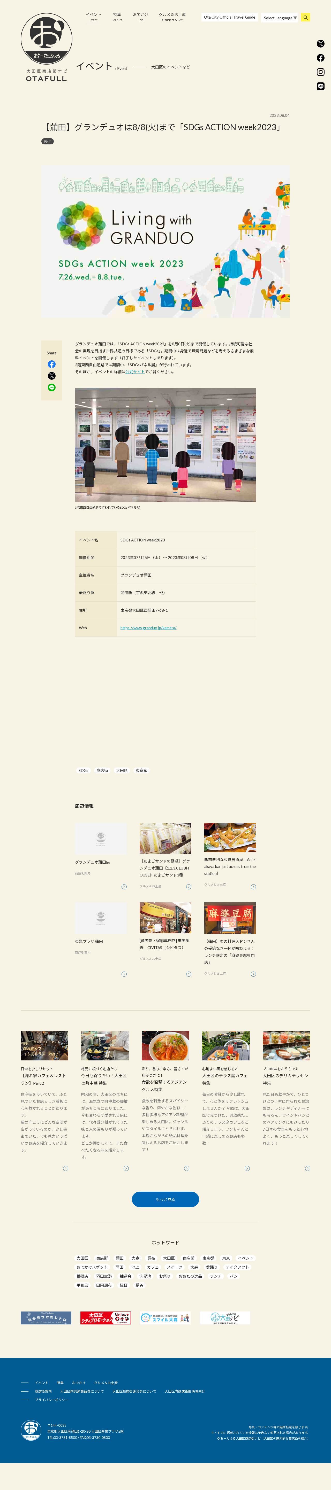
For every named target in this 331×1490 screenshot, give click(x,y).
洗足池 (145, 1276)
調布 (151, 1258)
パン (234, 1276)
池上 (135, 1267)
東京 (226, 1258)
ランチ (216, 1276)
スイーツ (174, 1267)
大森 (135, 1258)
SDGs (83, 770)
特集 (117, 16)
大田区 (122, 770)
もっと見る (165, 1199)
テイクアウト (237, 1267)
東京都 (141, 770)
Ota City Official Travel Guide (229, 17)
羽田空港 (104, 1276)
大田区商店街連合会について (134, 1391)
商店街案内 (43, 1391)
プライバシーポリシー (52, 1400)
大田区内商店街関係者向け (185, 1391)
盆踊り (212, 1267)
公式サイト (135, 371)
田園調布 (104, 1285)
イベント (93, 16)
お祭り (165, 1276)
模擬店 (82, 1276)
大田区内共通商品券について (82, 1391)
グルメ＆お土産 (172, 16)
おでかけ (140, 16)
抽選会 (125, 1276)
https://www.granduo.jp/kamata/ (149, 627)
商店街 (102, 770)
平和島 (82, 1285)
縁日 (123, 1285)
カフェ (153, 1267)
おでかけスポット (92, 1267)
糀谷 (139, 1285)
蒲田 (120, 1258)
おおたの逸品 (190, 1276)
